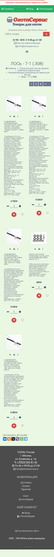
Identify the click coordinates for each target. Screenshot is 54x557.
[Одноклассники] (9, 439)
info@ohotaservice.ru (28, 46)
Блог (26, 495)
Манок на (42, 30)
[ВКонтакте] (5, 439)
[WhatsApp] (21, 439)
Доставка (26, 482)
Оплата (26, 486)
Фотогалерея (26, 499)
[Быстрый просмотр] (10, 116)
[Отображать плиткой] (31, 84)
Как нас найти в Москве (28, 43)
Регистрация (45, 9)
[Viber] (17, 439)
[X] (13, 439)
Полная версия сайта (28, 531)
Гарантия (26, 489)
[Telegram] (26, 439)
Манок (34, 30)
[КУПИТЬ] (14, 214)
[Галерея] (14, 116)
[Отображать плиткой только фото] (41, 84)
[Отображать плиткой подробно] (36, 84)
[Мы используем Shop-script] (27, 546)
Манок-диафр (24, 30)
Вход (30, 9)
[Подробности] (17, 116)
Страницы (8, 9)
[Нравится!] (22, 215)
